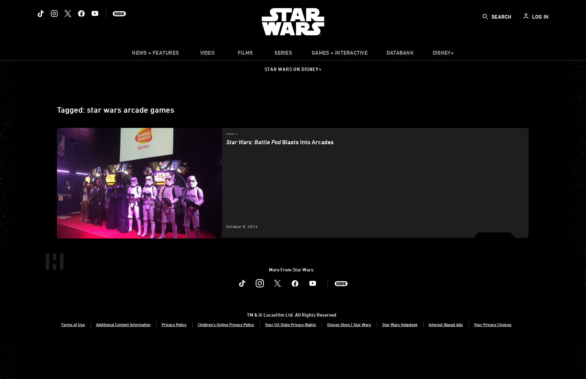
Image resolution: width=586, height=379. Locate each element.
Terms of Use (73, 324)
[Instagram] (54, 13)
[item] (155, 54)
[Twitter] (67, 13)
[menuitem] (207, 54)
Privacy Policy (174, 324)
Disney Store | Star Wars (349, 324)
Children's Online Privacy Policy (226, 324)
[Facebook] (81, 13)
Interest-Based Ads (446, 324)
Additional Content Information (123, 324)
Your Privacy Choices (492, 324)
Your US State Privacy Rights (290, 324)
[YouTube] (95, 13)
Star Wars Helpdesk (399, 324)
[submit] (485, 16)
